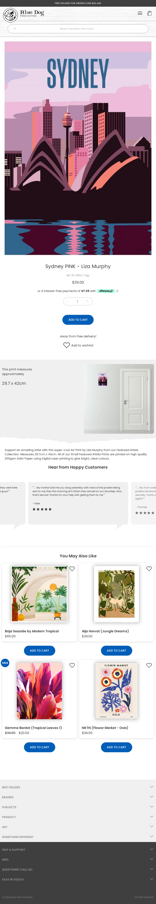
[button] (67, 345)
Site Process (144, 897)
